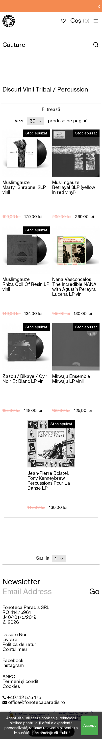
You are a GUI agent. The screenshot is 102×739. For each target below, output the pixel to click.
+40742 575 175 (23, 697)
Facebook (13, 660)
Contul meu (14, 649)
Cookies (11, 686)
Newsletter (21, 581)
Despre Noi (14, 634)
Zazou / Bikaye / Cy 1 (25, 378)
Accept (89, 725)
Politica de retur (19, 644)
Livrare (9, 639)
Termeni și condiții (21, 681)
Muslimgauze (24, 187)
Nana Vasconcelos (74, 286)
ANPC (8, 676)
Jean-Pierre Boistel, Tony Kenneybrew (48, 480)
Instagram (13, 665)
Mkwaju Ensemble (71, 378)
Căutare (96, 44)
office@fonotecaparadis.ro (36, 702)
